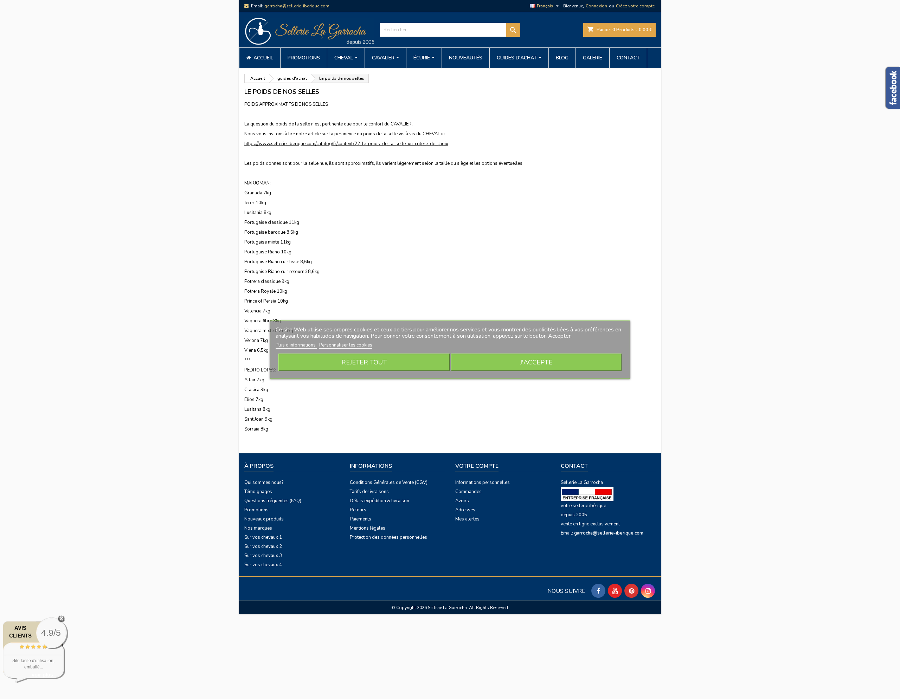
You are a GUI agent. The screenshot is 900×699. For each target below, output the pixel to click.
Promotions (256, 510)
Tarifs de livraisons (369, 491)
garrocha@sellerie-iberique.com (296, 6)
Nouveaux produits (264, 519)
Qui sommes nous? (263, 482)
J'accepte (536, 362)
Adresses (465, 510)
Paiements (360, 519)
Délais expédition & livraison (379, 501)
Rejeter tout (364, 362)
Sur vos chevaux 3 (263, 555)
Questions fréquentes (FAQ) (272, 501)
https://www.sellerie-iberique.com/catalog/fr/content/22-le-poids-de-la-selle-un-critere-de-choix (346, 144)
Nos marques (258, 528)
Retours (358, 510)
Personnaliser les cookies (345, 345)
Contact (574, 466)
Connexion (596, 6)
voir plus (42, 675)
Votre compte (477, 466)
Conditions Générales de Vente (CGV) (389, 482)
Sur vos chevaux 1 (263, 537)
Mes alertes (467, 519)
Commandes (468, 491)
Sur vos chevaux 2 (263, 546)
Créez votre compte (635, 6)
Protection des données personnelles (388, 537)
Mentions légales (367, 528)
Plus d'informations (296, 345)
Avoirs (462, 501)
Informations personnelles (482, 482)
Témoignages (258, 491)
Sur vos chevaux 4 (263, 565)
